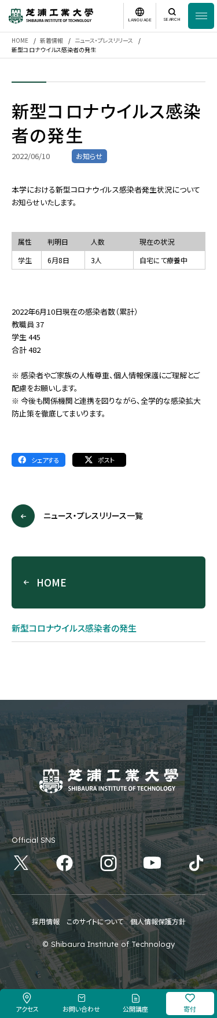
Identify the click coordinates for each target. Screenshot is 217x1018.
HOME (20, 40)
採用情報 (46, 921)
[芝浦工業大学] (51, 16)
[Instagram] (108, 862)
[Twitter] (21, 862)
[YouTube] (152, 862)
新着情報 (51, 40)
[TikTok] (196, 862)
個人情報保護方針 (158, 921)
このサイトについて (95, 921)
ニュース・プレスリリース (104, 40)
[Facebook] (65, 862)
